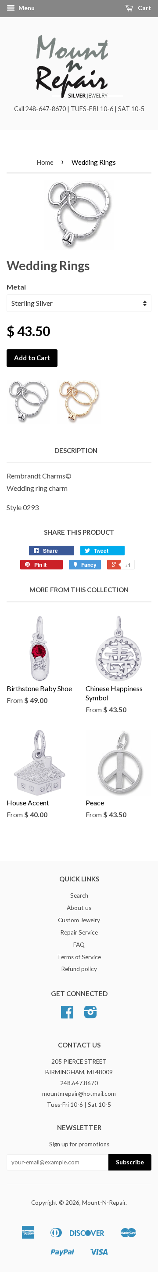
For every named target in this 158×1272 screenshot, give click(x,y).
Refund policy (79, 968)
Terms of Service (79, 956)
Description (75, 450)
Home (45, 162)
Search (79, 895)
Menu (26, 7)
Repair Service (79, 932)
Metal (16, 287)
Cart (143, 7)
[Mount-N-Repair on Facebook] (67, 1014)
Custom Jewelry (79, 920)
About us (79, 907)
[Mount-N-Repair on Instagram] (90, 1014)
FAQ (79, 944)
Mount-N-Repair (104, 1202)
